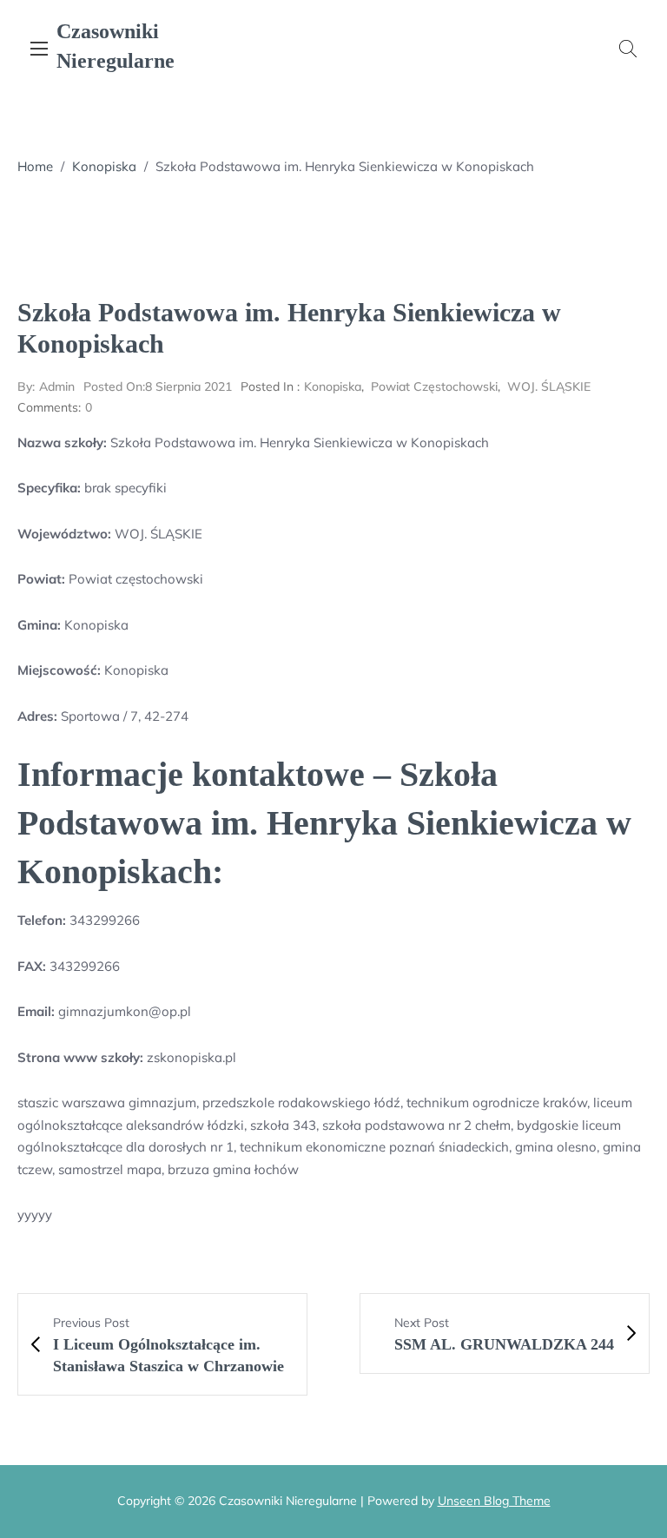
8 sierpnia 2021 (157, 386)
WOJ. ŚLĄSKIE (549, 386)
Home (35, 166)
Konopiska (104, 166)
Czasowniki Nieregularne (115, 46)
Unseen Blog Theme (494, 1500)
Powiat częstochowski (434, 386)
